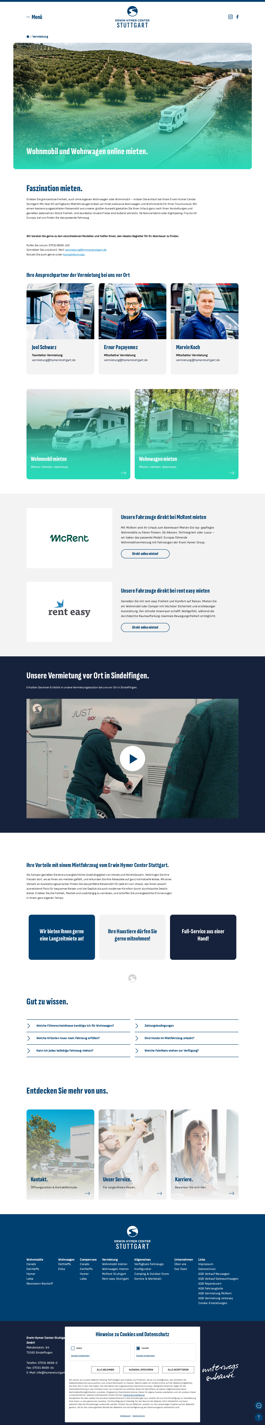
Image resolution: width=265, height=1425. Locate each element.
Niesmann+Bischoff (39, 1283)
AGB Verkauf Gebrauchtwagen (218, 1279)
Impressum (205, 1264)
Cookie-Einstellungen (212, 1303)
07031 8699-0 (48, 1363)
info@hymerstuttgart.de (53, 1372)
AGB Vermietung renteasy (215, 1298)
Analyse (79, 1348)
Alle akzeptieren (178, 1369)
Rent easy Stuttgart (115, 1279)
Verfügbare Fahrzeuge (149, 1264)
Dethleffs (32, 1269)
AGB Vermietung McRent (215, 1293)
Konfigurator (142, 1269)
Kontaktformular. (74, 254)
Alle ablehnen (105, 1369)
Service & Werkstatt (148, 1279)
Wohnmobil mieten (114, 1264)
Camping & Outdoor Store (151, 1274)
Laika (29, 1279)
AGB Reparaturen (209, 1283)
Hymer (30, 1274)
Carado (31, 1264)
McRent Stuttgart (114, 1274)
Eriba (61, 1269)
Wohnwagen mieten (115, 1269)
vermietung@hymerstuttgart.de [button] (54, 360)
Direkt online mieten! (145, 553)
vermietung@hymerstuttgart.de (85, 250)
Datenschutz (207, 1269)
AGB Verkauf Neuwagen (213, 1274)
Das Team (180, 1269)
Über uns (180, 1264)
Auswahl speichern (141, 1369)
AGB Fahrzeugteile (210, 1288)
